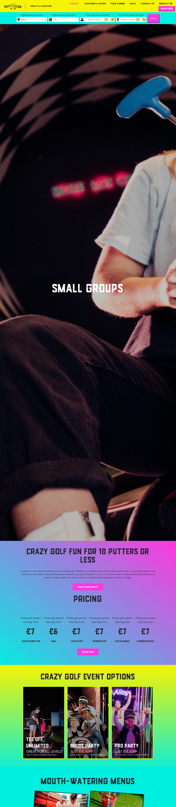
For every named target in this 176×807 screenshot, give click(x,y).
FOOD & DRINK (118, 3)
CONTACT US (147, 3)
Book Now (166, 8)
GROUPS (74, 3)
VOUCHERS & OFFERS (95, 3)
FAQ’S (133, 3)
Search (153, 18)
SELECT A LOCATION (41, 6)
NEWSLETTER (165, 3)
